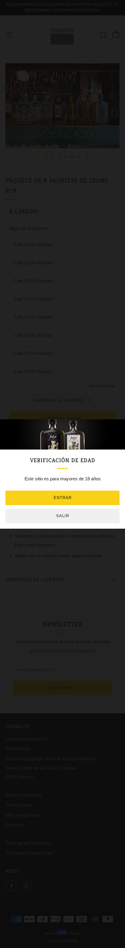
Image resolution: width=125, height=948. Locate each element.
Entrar (63, 497)
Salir (62, 516)
